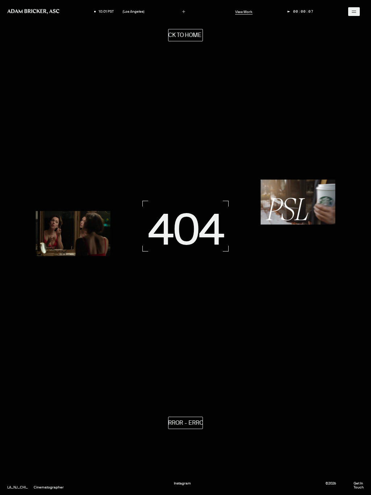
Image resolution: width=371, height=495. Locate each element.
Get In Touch (359, 485)
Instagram (182, 483)
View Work (244, 12)
